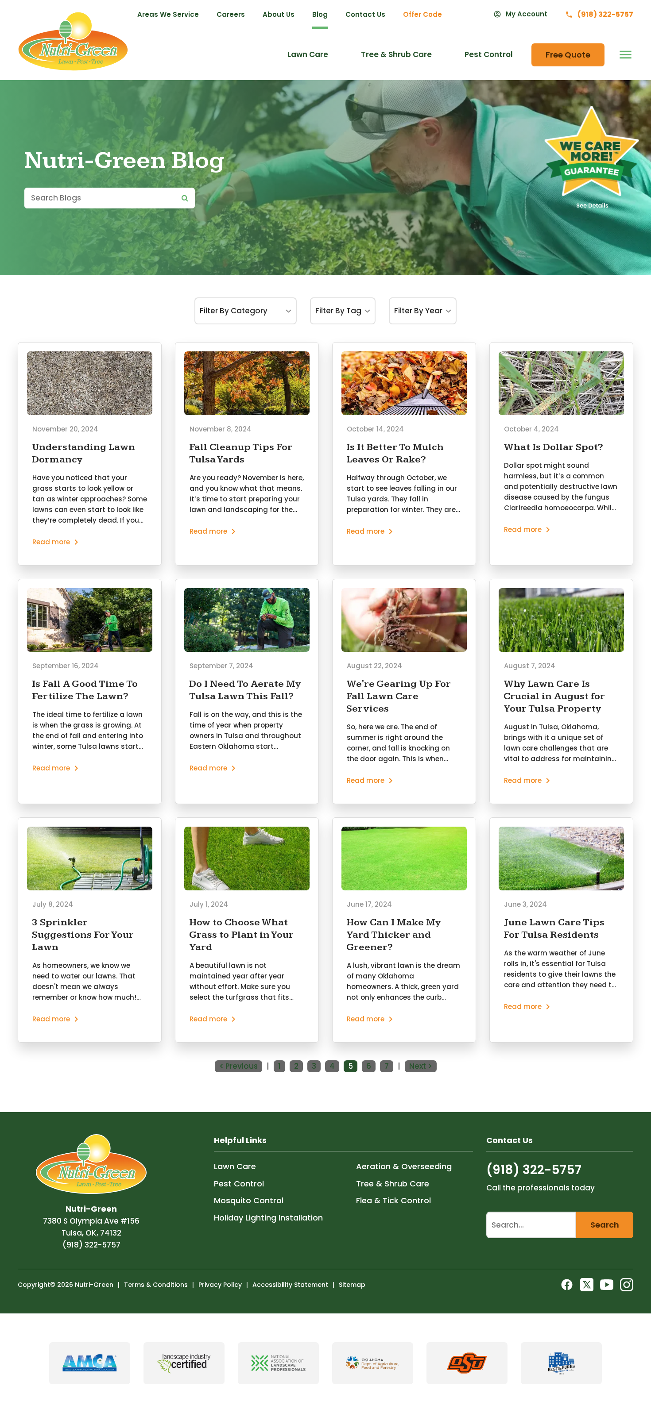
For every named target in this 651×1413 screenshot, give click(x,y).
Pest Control (239, 1183)
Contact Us (365, 14)
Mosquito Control (248, 1200)
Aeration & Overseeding (404, 1166)
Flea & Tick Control (393, 1200)
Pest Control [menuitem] (489, 54)
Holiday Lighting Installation (268, 1217)
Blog (320, 14)
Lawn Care (235, 1166)
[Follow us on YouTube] (606, 1284)
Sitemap (352, 1284)
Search (604, 1224)
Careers (231, 14)
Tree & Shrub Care (392, 1183)
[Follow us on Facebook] (567, 1284)
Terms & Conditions (156, 1284)
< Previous (238, 1066)
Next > (420, 1066)
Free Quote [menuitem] (568, 54)
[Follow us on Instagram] (626, 1284)
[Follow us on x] (586, 1284)
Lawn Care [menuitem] (307, 54)
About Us (278, 14)
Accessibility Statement (290, 1284)
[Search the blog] (185, 198)
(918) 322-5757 (91, 1245)
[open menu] (623, 54)
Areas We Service (168, 14)
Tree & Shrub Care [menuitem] (396, 54)
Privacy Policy (220, 1284)
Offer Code (422, 14)
